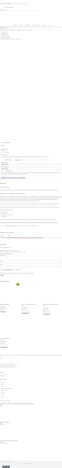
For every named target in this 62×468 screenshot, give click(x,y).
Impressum (2, 396)
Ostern (30, 172)
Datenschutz (3, 392)
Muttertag (13, 174)
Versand (4, 150)
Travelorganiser (8, 159)
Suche (1, 3)
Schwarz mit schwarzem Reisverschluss (36, 237)
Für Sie (20, 172)
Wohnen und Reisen (35, 25)
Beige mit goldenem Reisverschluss (13, 237)
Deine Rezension (3, 255)
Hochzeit (14, 25)
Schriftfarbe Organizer (5, 166)
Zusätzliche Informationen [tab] (12, 177)
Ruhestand (34, 172)
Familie (46, 172)
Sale (48, 25)
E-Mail (1, 264)
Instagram (7, 225)
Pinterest (14, 225)
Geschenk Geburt (57, 172)
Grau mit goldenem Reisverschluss (24, 237)
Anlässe (20, 25)
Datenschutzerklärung (8, 269)
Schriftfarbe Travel (4, 162)
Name (1, 260)
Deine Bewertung (3, 253)
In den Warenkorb (8, 171)
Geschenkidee (27, 25)
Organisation (18, 174)
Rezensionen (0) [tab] (22, 177)
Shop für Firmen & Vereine (9, 7)
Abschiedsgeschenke (12, 172)
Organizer (27, 172)
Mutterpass (9, 174)
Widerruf (2, 394)
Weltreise (24, 174)
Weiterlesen (3, 311)
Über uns (2, 382)
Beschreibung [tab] (3, 177)
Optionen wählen (25, 313)
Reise (22, 174)
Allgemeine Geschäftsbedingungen (6, 388)
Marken (43, 25)
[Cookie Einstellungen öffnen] (2, 466)
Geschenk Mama (4, 174)
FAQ (1, 386)
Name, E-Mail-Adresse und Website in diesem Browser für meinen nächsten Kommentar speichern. (17, 273)
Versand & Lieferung (4, 390)
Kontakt (2, 384)
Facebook (10, 225)
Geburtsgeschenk (51, 172)
